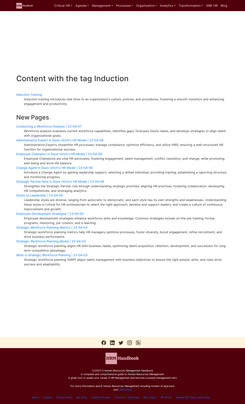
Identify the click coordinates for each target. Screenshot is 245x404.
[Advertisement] (122, 42)
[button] (63, 5)
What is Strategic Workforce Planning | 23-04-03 (51, 255)
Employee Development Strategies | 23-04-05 (50, 214)
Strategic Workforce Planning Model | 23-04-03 (51, 241)
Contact (47, 397)
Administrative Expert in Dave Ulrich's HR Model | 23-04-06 (60, 140)
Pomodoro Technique (127, 397)
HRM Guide (125, 389)
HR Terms (166, 397)
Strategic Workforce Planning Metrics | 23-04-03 (51, 227)
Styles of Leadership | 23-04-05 (39, 195)
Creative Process (101, 397)
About (35, 397)
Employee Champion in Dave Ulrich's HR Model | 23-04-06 (59, 154)
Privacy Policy (64, 397)
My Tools (81, 397)
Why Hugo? (150, 397)
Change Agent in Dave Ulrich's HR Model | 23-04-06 (54, 168)
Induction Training (29, 95)
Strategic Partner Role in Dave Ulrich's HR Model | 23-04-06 (60, 181)
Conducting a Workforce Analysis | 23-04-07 (49, 126)
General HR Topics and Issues (193, 397)
